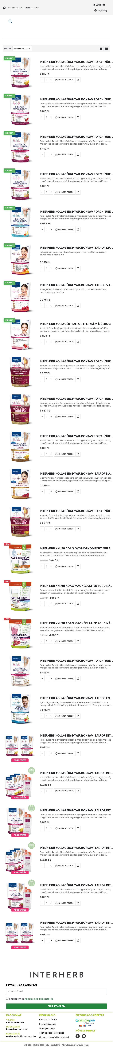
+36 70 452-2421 (15, 1022)
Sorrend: (7, 48)
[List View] (106, 48)
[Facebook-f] (78, 1036)
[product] (20, 372)
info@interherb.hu (17, 1029)
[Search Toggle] (10, 21)
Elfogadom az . (31, 998)
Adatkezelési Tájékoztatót (39, 998)
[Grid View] (101, 48)
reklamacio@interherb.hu (21, 1036)
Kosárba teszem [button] (65, 80)
